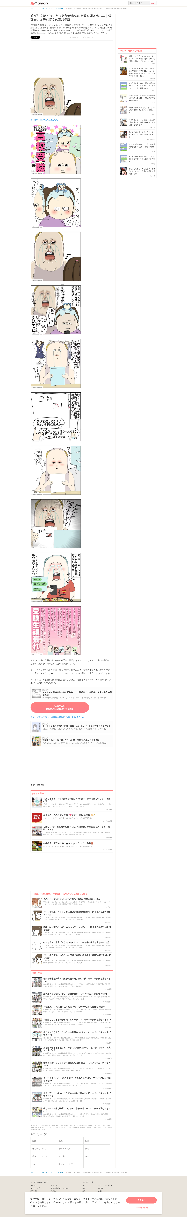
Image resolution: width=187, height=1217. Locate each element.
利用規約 (54, 1191)
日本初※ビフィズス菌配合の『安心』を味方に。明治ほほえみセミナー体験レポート (76, 828)
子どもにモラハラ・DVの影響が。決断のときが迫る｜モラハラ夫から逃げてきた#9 (77, 1079)
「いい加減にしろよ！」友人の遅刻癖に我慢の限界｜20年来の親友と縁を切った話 (77, 913)
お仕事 (100, 1188)
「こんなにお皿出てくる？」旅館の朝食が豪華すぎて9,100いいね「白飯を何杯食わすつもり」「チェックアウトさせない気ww (142, 72)
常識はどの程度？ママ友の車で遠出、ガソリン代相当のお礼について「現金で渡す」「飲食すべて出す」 (142, 58)
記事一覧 (34, 1191)
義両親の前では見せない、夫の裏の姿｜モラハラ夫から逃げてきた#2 (75, 994)
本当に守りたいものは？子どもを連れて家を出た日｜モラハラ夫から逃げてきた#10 (77, 1094)
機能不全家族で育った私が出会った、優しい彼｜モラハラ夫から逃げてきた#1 (77, 980)
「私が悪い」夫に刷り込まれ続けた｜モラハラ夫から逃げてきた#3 (74, 1006)
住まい (100, 1191)
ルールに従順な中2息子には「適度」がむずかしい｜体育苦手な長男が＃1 (76, 725)
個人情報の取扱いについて (60, 1188)
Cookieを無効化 (141, 1207)
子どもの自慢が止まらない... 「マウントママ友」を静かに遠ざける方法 (142, 159)
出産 (83, 1191)
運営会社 (54, 1185)
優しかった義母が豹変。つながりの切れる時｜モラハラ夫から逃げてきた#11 (77, 1109)
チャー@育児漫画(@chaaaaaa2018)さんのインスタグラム (57, 716)
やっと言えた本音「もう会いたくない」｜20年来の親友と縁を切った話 (76, 942)
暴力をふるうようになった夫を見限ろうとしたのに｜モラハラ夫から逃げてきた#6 (77, 1033)
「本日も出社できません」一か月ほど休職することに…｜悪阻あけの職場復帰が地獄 (142, 97)
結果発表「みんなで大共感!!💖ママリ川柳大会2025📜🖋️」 (70, 815)
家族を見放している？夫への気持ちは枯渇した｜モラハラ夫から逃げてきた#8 (77, 1064)
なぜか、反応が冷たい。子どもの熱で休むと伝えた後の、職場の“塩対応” (142, 146)
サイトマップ (35, 1188)
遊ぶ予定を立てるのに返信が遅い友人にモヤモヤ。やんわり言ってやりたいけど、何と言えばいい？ (142, 85)
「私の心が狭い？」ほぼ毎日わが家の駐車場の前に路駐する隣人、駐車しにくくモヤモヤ (142, 122)
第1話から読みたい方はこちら (44, 119)
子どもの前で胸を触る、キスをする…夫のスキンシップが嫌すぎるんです (142, 134)
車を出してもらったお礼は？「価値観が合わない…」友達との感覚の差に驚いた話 (142, 171)
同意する (141, 1200)
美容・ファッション (105, 1185)
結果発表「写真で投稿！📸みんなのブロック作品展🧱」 (69, 843)
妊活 (83, 1185)
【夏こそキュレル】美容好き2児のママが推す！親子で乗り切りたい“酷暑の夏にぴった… (77, 800)
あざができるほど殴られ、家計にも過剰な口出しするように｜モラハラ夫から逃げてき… (77, 1049)
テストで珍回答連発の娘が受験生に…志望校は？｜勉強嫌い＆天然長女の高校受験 (77, 693)
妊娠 (83, 1188)
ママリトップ (35, 1185)
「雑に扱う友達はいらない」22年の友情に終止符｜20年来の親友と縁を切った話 (77, 956)
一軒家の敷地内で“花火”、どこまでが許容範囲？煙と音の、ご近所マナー (142, 110)
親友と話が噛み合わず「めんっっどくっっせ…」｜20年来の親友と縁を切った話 (77, 928)
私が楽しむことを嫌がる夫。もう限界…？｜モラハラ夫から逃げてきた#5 (77, 1019)
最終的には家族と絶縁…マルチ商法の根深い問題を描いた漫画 (71, 899)
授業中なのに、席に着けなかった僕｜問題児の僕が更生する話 (70, 740)
